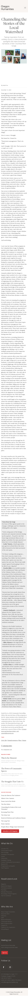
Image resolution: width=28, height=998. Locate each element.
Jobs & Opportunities (6, 923)
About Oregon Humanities (8, 912)
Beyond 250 (4, 864)
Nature (24, 740)
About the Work (5, 913)
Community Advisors (6, 921)
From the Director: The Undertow (10, 795)
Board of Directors (6, 919)
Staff (2, 917)
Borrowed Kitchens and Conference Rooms (13, 818)
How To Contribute (6, 895)
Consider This (4, 848)
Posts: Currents (5, 824)
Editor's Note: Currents (7, 798)
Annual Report (5, 929)
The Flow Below (5, 804)
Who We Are (7, 906)
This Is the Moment (9, 758)
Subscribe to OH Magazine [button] (10, 831)
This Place (3, 890)
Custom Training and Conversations (10, 862)
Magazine (3, 884)
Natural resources (12, 740)
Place (19, 740)
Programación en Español (8, 866)
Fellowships (4, 858)
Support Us (4, 925)
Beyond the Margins (6, 886)
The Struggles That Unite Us (12, 781)
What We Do (7, 843)
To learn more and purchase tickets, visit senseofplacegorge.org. (13, 731)
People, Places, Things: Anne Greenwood (12, 827)
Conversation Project (6, 850)
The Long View (5, 821)
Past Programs (5, 868)
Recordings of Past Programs (9, 893)
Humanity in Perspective (7, 854)
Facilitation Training (6, 860)
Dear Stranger (5, 852)
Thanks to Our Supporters (8, 927)
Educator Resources (6, 892)
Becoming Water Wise (7, 812)
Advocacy (3, 915)
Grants (3, 856)
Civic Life (4, 740)
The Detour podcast (6, 888)
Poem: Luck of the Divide (8, 801)
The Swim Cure (5, 815)
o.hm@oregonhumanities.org (9, 982)
